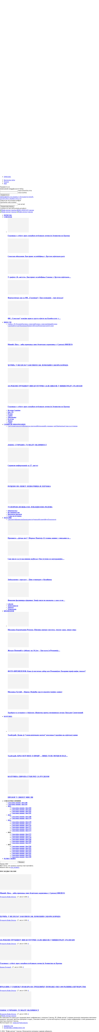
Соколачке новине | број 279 (21, 818)
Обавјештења (60, 426)
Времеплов (19, 519)
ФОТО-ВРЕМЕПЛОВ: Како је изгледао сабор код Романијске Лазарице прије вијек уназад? (47, 671)
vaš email (21, 204)
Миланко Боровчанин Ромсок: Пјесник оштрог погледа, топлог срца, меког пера (42, 630)
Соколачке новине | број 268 (21, 841)
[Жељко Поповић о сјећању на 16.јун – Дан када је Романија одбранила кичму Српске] (18, 647)
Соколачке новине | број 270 (21, 837)
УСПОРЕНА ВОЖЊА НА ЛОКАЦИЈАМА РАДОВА (30, 507)
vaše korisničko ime (25, 191)
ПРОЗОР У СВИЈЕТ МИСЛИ (20, 797)
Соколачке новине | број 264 (21, 850)
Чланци (6, 182)
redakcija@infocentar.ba (20, 1023)
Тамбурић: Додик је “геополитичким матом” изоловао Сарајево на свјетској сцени (43, 735)
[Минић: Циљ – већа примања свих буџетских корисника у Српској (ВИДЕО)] (18, 340)
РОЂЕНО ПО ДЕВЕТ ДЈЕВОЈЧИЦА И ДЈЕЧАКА (29, 486)
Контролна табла (9, 180)
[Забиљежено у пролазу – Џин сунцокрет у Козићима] (18, 576)
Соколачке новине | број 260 (21, 857)
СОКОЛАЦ (8, 217)
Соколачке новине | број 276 (21, 825)
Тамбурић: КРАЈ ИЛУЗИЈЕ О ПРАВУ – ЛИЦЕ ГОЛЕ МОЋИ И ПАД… (38, 756)
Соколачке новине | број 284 (21, 808)
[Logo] (8, 212)
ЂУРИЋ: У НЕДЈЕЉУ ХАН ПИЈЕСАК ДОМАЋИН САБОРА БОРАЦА (38, 365)
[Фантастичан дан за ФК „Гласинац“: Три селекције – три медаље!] (18, 294)
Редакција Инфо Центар (8, 897)
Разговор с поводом (28, 324)
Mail (5, 183)
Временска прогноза (30, 426)
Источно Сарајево (14, 410)
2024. (9, 815)
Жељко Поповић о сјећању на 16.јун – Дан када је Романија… (34, 650)
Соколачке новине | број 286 (17, 803)
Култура (16, 326)
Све (9, 324)
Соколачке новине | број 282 (21, 811)
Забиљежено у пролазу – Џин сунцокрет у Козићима (30, 580)
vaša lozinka (22, 193)
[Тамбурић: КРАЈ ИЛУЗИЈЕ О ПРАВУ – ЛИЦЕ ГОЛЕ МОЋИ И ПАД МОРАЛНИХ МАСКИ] (18, 752)
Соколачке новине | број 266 (21, 846)
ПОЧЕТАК (8, 215)
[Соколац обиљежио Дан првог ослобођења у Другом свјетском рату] (18, 252)
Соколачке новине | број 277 (21, 823)
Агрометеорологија (16, 426)
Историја (41, 519)
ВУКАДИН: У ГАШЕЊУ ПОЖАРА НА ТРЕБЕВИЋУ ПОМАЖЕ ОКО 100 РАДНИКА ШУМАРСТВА (43, 987)
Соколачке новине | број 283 (21, 809)
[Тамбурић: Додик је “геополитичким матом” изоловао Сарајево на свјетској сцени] (18, 731)
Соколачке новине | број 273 (21, 830)
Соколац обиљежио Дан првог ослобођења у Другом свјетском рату (36, 256)
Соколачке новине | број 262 (21, 853)
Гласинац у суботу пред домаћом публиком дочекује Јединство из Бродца (39, 236)
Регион (35, 326)
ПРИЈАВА (7, 177)
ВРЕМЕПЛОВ (9, 611)
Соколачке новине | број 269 (21, 839)
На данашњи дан (50, 426)
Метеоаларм (41, 426)
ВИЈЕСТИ (7, 322)
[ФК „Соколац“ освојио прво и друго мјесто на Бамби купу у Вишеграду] (18, 315)
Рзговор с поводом (41, 324)
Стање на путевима (71, 426)
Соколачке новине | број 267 (21, 843)
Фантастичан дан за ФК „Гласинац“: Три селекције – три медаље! (35, 298)
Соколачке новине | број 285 (17, 804)
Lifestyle (13, 519)
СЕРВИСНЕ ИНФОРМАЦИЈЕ (15, 424)
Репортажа (41, 326)
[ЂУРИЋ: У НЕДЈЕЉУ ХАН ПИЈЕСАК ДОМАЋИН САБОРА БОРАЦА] (18, 361)
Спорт (52, 326)
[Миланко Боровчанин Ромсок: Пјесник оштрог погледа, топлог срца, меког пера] (18, 626)
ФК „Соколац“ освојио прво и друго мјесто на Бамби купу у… (34, 318)
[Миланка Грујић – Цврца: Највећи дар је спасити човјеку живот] (18, 688)
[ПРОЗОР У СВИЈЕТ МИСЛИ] (18, 793)
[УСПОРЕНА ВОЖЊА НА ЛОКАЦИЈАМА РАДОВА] (18, 503)
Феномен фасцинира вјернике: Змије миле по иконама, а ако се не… (36, 600)
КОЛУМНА (8, 716)
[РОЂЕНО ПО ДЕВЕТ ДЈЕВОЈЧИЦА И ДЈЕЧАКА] (18, 482)
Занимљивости (28, 519)
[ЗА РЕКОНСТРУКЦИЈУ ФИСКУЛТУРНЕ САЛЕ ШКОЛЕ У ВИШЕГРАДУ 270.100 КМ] (18, 382)
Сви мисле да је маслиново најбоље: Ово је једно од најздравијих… (36, 559)
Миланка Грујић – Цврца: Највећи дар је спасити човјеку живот (35, 692)
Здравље (35, 519)
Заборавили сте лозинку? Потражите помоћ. (17, 197)
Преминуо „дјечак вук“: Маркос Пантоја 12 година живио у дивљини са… (39, 538)
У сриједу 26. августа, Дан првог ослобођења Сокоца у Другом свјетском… (39, 277)
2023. (9, 820)
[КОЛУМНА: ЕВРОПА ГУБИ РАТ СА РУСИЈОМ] (18, 773)
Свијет (47, 326)
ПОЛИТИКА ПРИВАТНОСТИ (10, 199)
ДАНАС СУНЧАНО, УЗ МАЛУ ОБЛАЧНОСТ (27, 445)
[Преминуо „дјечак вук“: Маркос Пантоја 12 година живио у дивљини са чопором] (18, 534)
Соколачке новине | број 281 (21, 813)
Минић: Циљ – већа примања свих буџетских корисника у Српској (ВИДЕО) (40, 344)
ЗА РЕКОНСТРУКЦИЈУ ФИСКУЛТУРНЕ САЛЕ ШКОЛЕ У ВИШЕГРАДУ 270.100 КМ (45, 386)
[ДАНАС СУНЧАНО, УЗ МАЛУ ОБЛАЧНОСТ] (18, 441)
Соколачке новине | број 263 (21, 851)
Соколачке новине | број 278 (21, 822)
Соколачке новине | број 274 (21, 829)
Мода (46, 519)
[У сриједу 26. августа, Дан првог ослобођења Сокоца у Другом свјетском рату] (18, 273)
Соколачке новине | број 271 (21, 836)
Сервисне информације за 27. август (23, 465)
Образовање (23, 326)
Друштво (19, 324)
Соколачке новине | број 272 (21, 834)
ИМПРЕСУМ (8, 1026)
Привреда (30, 326)
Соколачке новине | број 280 (21, 816)
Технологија (52, 519)
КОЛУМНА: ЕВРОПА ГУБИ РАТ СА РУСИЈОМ (28, 776)
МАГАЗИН (8, 518)
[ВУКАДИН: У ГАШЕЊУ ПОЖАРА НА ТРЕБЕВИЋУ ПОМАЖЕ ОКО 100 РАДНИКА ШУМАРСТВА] (15, 983)
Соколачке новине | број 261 (21, 855)
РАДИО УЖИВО (10, 858)
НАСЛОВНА (14, 867)
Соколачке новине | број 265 (21, 848)
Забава (49, 324)
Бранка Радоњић (5, 967)
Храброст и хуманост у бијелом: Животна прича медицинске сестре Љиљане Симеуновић (45, 713)
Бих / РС (13, 324)
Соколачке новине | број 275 (21, 827)
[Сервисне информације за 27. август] (18, 462)
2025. (9, 806)
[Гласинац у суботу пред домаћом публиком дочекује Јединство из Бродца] (18, 232)
